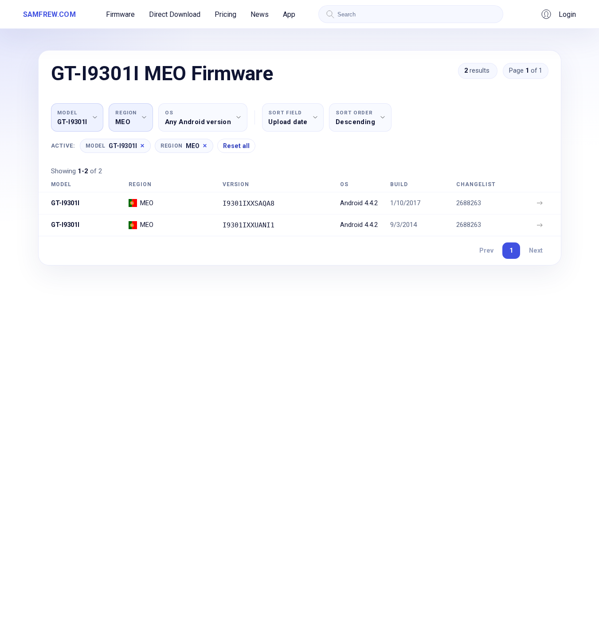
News (260, 14)
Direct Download (174, 14)
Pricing (225, 14)
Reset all (236, 145)
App (289, 14)
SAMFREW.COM (49, 14)
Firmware (120, 14)
